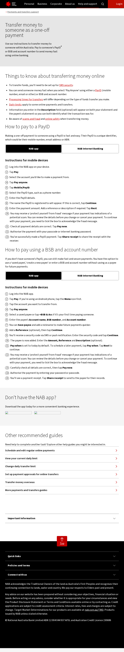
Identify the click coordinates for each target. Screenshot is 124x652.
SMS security (66, 85)
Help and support (87, 4)
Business (42, 4)
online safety (52, 119)
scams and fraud (31, 119)
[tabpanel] (62, 200)
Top (62, 543)
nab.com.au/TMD (94, 610)
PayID (98, 90)
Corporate (56, 4)
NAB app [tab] (33, 148)
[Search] (103, 4)
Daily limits (15, 104)
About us (70, 4)
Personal (29, 4)
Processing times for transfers (26, 99)
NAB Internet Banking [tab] (90, 148)
